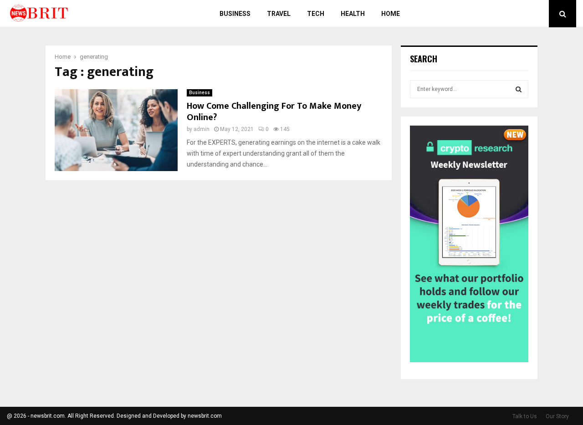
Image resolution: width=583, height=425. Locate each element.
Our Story (557, 416)
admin (202, 129)
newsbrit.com (205, 416)
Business (235, 13)
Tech (315, 13)
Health (353, 13)
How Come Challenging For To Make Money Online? (274, 111)
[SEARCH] (518, 89)
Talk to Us (524, 416)
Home (390, 13)
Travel (279, 13)
